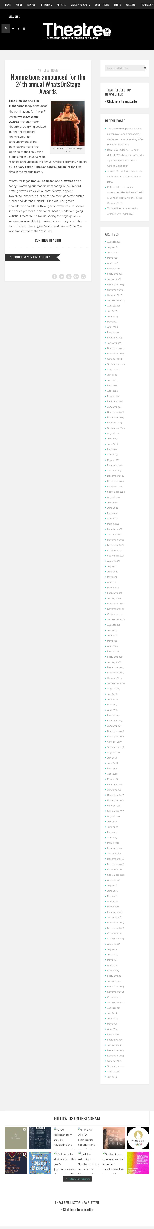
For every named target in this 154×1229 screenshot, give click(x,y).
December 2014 (115, 986)
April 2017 (112, 837)
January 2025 (114, 343)
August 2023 (113, 433)
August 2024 (113, 369)
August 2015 (113, 944)
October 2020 (114, 614)
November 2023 (115, 417)
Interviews (46, 4)
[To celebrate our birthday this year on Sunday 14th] (16, 1163)
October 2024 (114, 359)
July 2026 (112, 247)
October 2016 (114, 869)
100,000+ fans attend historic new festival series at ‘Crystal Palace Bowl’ (125, 176)
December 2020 (115, 603)
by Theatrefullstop (40, 257)
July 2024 (112, 375)
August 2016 (113, 880)
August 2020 (113, 625)
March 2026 (113, 268)
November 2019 (115, 672)
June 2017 (112, 827)
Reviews (31, 4)
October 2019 (114, 678)
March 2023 (113, 460)
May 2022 (112, 513)
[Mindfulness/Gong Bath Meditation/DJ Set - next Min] (16, 1138)
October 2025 (114, 295)
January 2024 (114, 406)
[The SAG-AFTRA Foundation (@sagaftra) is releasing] (89, 1138)
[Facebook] (18, 28)
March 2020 (113, 651)
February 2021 (114, 593)
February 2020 (114, 656)
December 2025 (115, 284)
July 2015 (112, 949)
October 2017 (114, 805)
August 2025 (113, 305)
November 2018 (115, 736)
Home (8, 4)
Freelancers (14, 16)
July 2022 (112, 502)
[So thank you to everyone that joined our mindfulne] (114, 1163)
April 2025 (112, 327)
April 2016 (112, 901)
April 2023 (112, 454)
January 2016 (114, 917)
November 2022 (115, 481)
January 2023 (114, 470)
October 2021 (114, 550)
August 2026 (114, 241)
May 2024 (112, 385)
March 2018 (113, 779)
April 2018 (112, 773)
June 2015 (112, 954)
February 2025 (114, 337)
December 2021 (115, 539)
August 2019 (113, 688)
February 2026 (115, 273)
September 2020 (116, 619)
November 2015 (115, 928)
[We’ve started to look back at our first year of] (114, 1138)
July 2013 (112, 1077)
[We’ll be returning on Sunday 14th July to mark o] (89, 1163)
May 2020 (112, 641)
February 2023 (114, 465)
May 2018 (112, 768)
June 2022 (112, 507)
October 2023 (114, 422)
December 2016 (115, 859)
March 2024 (113, 396)
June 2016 (112, 891)
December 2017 (115, 795)
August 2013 (113, 1071)
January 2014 (114, 1045)
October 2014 (114, 997)
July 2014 (112, 1013)
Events (117, 4)
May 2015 (112, 960)
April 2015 (112, 965)
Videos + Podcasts (80, 4)
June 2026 (112, 252)
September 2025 (116, 300)
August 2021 (113, 561)
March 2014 (113, 1034)
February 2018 (114, 784)
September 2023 (116, 428)
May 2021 (112, 577)
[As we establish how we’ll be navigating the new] (65, 1138)
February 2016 (114, 912)
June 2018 (112, 763)
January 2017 (114, 853)
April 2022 (112, 518)
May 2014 (112, 1023)
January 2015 (114, 981)
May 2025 (112, 321)
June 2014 (112, 1018)
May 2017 (112, 832)
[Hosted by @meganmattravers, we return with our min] (138, 1163)
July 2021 (112, 566)
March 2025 (113, 332)
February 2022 (114, 529)
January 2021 (114, 598)
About (19, 4)
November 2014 (115, 991)
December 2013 (115, 1050)
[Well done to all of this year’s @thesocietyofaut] (40, 1163)
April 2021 (112, 582)
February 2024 (114, 401)
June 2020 (112, 635)
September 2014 (116, 1002)
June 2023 (112, 444)
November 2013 (115, 1055)
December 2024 (115, 348)
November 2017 (115, 800)
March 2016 (113, 906)
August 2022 (113, 497)
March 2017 (113, 843)
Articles (61, 4)
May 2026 (112, 257)
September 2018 (116, 747)
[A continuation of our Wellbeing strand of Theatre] (40, 1138)
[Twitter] (13, 28)
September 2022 (116, 491)
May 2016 (112, 896)
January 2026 (114, 279)
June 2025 (112, 316)
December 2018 (115, 731)
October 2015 (114, 933)
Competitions (102, 4)
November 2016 (115, 864)
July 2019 (112, 694)
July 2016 (112, 885)
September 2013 (115, 1066)
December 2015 (115, 922)
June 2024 (112, 380)
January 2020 (114, 662)
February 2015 (114, 975)
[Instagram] (24, 28)
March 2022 (113, 523)
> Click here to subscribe (121, 101)
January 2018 (114, 789)
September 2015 (115, 938)
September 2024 (116, 364)
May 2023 (112, 449)
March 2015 (113, 970)
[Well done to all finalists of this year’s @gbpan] (65, 1163)
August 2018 (113, 752)
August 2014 (113, 1007)
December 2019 (115, 667)
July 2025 (112, 311)
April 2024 (112, 391)
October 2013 (114, 1061)
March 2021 (113, 587)
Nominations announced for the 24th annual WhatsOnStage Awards (48, 84)
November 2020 (115, 609)
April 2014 (112, 1029)
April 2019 (112, 710)
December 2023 (115, 412)
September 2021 (115, 555)
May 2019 (112, 704)
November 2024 (115, 353)
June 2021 (112, 571)
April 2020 (112, 646)
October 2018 (114, 741)
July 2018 (112, 757)
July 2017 (112, 821)
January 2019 (114, 726)
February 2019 (114, 720)
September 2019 (116, 683)
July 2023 (112, 438)
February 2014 (114, 1039)
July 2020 (112, 630)
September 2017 (115, 811)
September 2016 (116, 875)
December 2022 (115, 476)
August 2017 (113, 816)
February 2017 (114, 848)
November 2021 (115, 545)
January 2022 (114, 534)
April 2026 (112, 263)
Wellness (130, 4)
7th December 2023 (19, 257)
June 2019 (112, 699)
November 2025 (115, 289)
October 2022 (114, 486)
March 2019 (113, 715)
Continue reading (48, 240)
